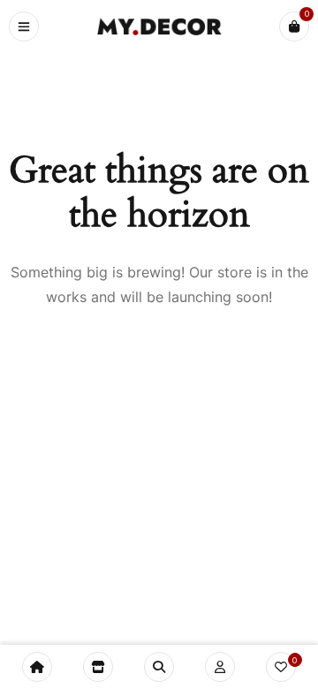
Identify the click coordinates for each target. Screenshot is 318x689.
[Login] (220, 667)
